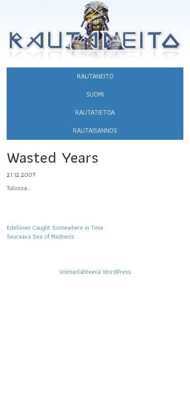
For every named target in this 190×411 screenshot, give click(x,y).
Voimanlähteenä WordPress (95, 271)
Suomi (95, 94)
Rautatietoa (95, 112)
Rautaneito (95, 76)
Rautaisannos (95, 130)
